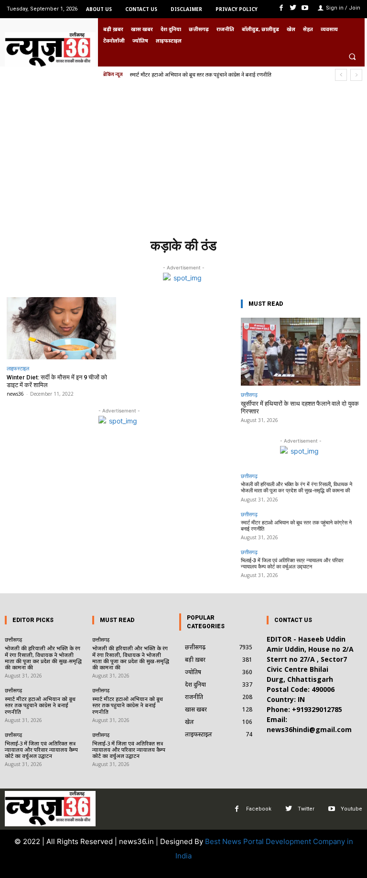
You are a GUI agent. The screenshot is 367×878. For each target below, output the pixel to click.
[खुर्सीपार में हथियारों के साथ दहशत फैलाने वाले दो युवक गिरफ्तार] (300, 352)
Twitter (306, 809)
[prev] (341, 75)
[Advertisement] (183, 162)
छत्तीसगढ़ (249, 394)
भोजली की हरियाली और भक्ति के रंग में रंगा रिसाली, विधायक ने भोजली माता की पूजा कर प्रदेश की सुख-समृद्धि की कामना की (296, 487)
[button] (352, 56)
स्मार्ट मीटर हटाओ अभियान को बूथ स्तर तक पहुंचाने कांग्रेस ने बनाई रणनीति (200, 74)
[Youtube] (305, 8)
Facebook (258, 809)
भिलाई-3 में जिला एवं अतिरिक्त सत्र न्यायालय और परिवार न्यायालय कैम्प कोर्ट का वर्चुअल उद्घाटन (292, 563)
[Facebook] (281, 8)
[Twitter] (293, 8)
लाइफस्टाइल (18, 368)
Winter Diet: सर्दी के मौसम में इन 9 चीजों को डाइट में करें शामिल (57, 381)
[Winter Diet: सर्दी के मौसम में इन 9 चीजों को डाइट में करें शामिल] (61, 328)
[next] (356, 75)
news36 (15, 393)
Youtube (351, 809)
